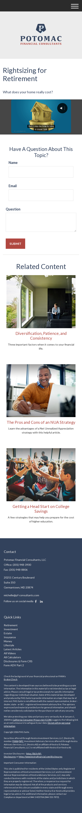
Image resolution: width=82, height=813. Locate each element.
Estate (8, 633)
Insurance (10, 637)
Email (13, 186)
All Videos (10, 653)
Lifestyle (9, 645)
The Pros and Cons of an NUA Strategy (41, 422)
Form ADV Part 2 (14, 665)
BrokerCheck (10, 679)
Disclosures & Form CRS (18, 661)
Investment (11, 629)
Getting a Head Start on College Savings (41, 508)
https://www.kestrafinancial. (32, 756)
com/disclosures (54, 756)
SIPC (21, 741)
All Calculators (12, 657)
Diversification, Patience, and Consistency (41, 335)
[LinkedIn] (41, 601)
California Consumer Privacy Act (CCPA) (32, 720)
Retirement (11, 625)
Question (13, 209)
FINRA (15, 741)
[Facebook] (36, 601)
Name (13, 162)
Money (8, 641)
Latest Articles (13, 649)
